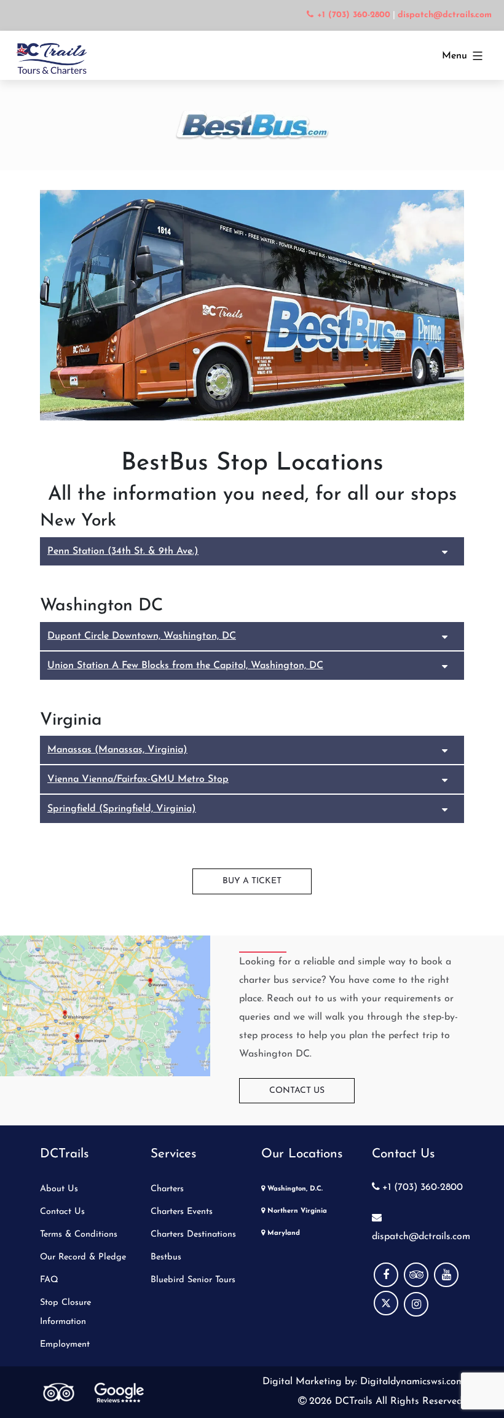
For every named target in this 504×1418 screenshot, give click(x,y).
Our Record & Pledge (83, 1257)
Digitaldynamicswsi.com (410, 1382)
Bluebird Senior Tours (193, 1280)
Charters (167, 1189)
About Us (59, 1189)
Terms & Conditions (78, 1234)
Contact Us (297, 1090)
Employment (65, 1344)
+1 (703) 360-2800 (422, 1187)
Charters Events (182, 1211)
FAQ (49, 1280)
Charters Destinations (193, 1234)
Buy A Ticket (252, 881)
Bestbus (166, 1257)
